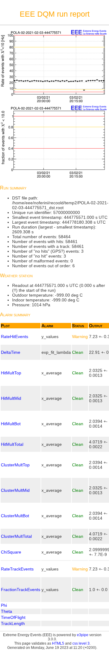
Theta (6, 611)
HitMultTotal (12, 444)
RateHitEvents (14, 336)
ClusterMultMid (15, 490)
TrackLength (13, 623)
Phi (4, 605)
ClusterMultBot (15, 515)
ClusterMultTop (15, 464)
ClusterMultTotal (16, 536)
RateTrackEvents (17, 569)
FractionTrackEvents (20, 589)
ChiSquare (11, 552)
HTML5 (58, 643)
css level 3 (81, 643)
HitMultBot (11, 423)
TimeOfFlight (13, 617)
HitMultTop (11, 372)
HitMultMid (11, 398)
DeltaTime (10, 352)
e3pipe (82, 635)
